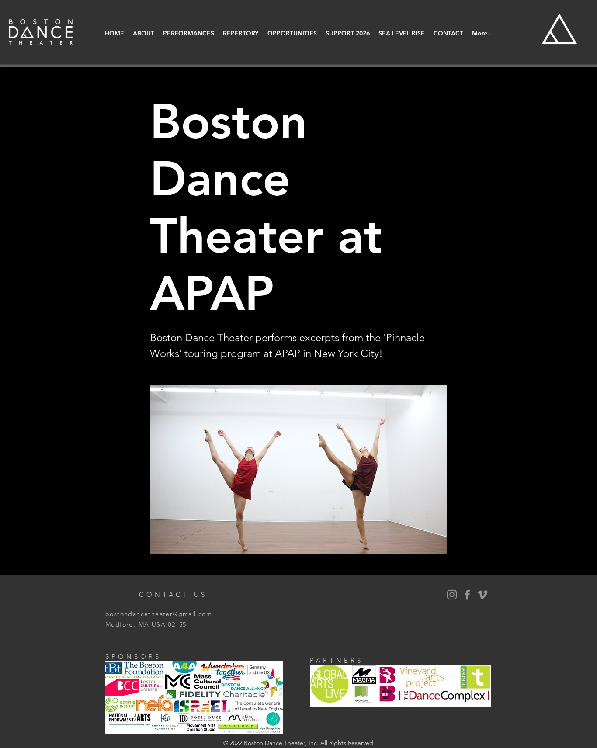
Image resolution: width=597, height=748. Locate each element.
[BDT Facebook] (467, 594)
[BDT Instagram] (451, 594)
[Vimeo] (482, 594)
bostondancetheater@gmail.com (158, 614)
